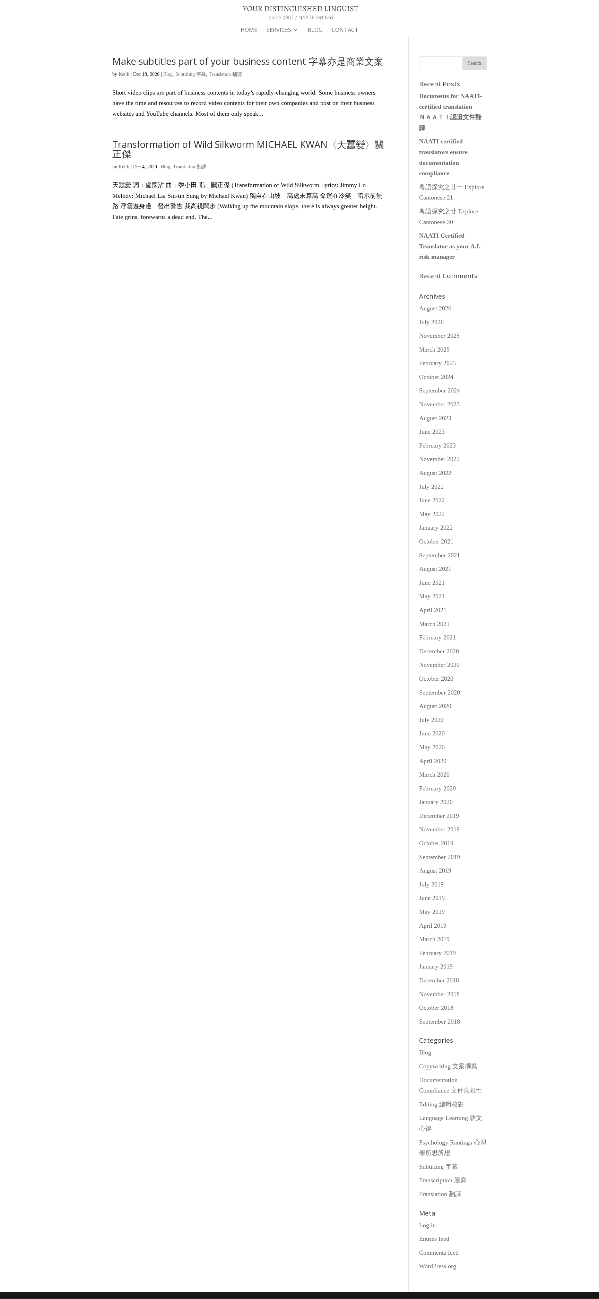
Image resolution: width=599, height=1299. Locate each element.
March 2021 (434, 623)
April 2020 (432, 761)
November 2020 (439, 664)
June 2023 (432, 431)
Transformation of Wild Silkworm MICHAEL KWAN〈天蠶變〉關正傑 (248, 149)
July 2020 (431, 719)
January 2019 (436, 966)
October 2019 (436, 843)
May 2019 (432, 911)
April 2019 (432, 925)
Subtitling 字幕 (190, 74)
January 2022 (436, 527)
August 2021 (435, 568)
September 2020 (439, 692)
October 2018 (436, 1007)
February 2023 (437, 445)
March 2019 (434, 939)
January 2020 (436, 801)
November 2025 (439, 335)
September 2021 (439, 555)
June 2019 (432, 897)
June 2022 (432, 500)
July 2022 (431, 486)
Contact (345, 30)
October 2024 (436, 376)
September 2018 (439, 1021)
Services (279, 30)
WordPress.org (437, 1266)
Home (249, 30)
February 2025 (437, 363)
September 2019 (439, 857)
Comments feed (439, 1252)
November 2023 (439, 404)
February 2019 (437, 952)
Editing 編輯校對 (441, 1104)
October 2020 (436, 678)
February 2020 (437, 788)
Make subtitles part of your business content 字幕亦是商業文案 (247, 61)
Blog (314, 30)
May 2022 (432, 514)
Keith (124, 74)
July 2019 (431, 884)
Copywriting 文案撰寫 (448, 1066)
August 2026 (435, 308)
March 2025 (434, 349)
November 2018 (439, 994)
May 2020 (432, 747)
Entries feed (434, 1238)
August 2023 (435, 418)
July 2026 (431, 322)
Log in (427, 1225)
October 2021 (436, 541)
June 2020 (432, 733)
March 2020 (434, 774)
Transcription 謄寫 (443, 1180)
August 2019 (435, 870)
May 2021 (432, 596)
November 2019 (439, 829)
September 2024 (439, 390)
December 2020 (439, 651)
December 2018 (439, 980)
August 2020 (435, 705)
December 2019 (439, 815)
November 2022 (439, 459)
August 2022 (435, 472)
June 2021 (432, 582)
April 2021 (432, 610)
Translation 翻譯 (225, 74)
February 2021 (437, 637)
